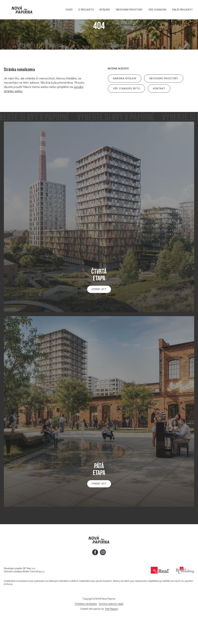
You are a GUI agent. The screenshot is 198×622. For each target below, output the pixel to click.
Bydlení (105, 9)
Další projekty (182, 9)
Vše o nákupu (157, 9)
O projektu (86, 9)
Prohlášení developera (86, 603)
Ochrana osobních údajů (111, 603)
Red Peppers (111, 608)
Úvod (69, 9)
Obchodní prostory (129, 9)
